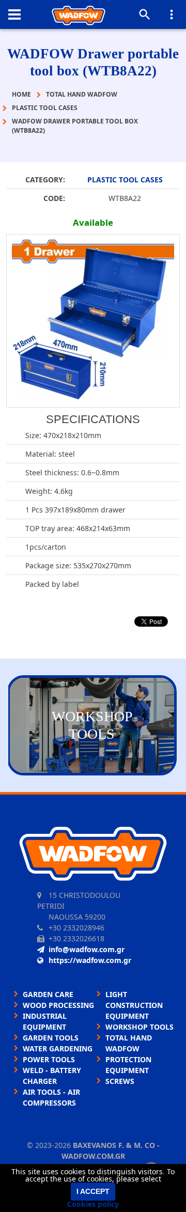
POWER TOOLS (49, 1059)
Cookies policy (93, 1204)
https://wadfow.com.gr (90, 960)
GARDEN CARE (48, 994)
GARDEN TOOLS (51, 1038)
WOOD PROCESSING (58, 1005)
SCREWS (119, 1081)
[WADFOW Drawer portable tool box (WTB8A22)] (93, 321)
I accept (93, 1191)
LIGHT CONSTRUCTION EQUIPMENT (134, 1005)
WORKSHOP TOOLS (139, 1027)
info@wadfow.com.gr (87, 949)
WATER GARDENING (57, 1048)
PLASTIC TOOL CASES (125, 179)
